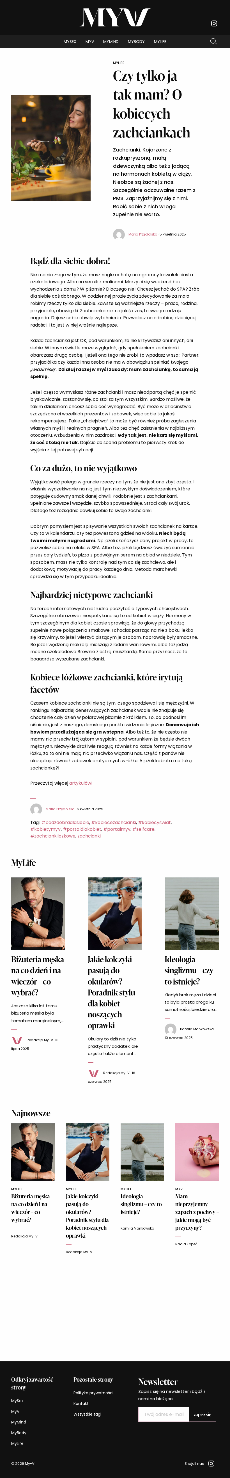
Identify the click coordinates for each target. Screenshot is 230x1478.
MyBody (136, 41)
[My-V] (115, 17)
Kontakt (81, 1403)
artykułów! (80, 783)
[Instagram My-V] (214, 23)
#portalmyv (116, 829)
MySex (70, 41)
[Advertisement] (115, 1305)
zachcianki (89, 836)
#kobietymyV (45, 829)
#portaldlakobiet (82, 829)
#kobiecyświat (154, 822)
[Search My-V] (214, 41)
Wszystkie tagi (87, 1414)
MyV (90, 41)
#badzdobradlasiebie (65, 822)
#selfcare (143, 829)
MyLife (160, 41)
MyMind (111, 41)
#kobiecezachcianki (113, 822)
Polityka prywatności (93, 1393)
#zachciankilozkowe (52, 836)
